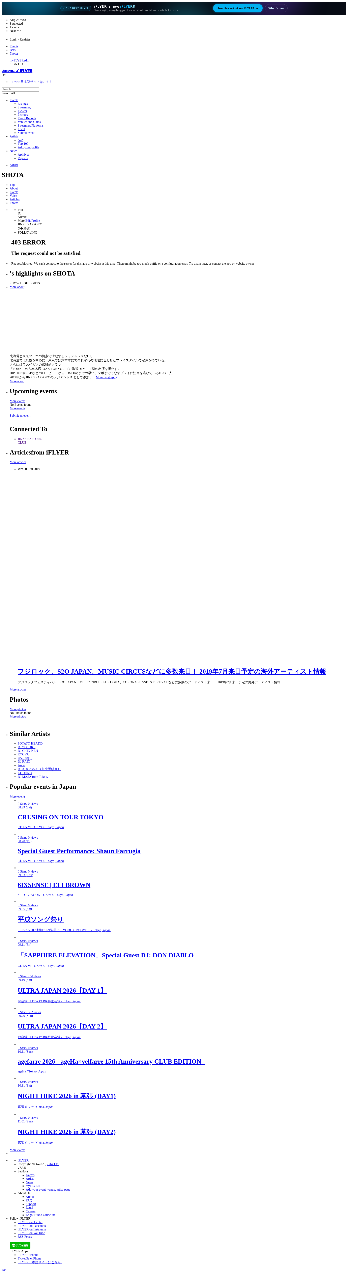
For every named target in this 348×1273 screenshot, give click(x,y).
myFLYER (17, 60)
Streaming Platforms (31, 125)
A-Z (20, 140)
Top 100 (23, 143)
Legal (29, 1207)
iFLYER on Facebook (32, 1225)
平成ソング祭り (41, 919)
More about (17, 287)
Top (12, 184)
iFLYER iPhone (28, 1254)
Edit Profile (32, 220)
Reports (23, 158)
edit (26, 60)
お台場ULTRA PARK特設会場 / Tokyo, (49, 1001)
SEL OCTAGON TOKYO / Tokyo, (45, 895)
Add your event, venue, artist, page (48, 1189)
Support (31, 1204)
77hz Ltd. (53, 1164)
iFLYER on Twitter (30, 1222)
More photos (18, 709)
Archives (23, 154)
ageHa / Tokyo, (32, 1071)
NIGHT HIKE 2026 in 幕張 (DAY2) (67, 1131)
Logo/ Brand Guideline (40, 1215)
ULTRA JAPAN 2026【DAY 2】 (62, 1026)
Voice (13, 195)
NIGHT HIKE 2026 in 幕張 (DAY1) (67, 1095)
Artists (14, 136)
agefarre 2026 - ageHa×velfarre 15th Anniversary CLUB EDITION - (111, 1061)
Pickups (23, 114)
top (4, 1269)
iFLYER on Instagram (32, 1229)
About (14, 188)
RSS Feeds (25, 1236)
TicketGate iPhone (29, 1258)
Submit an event (20, 415)
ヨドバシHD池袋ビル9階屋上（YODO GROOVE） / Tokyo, (64, 930)
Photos (14, 53)
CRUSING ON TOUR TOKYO (61, 817)
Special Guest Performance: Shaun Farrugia (79, 851)
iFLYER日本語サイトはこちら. (32, 81)
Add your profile (28, 147)
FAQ (29, 1200)
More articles (18, 462)
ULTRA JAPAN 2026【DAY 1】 (62, 990)
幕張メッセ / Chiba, (35, 1107)
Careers (30, 1211)
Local (21, 129)
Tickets (22, 111)
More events (17, 401)
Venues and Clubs (29, 122)
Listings (23, 103)
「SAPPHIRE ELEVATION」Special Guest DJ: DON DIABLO (106, 955)
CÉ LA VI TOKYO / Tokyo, (41, 827)
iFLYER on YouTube (31, 1233)
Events (14, 46)
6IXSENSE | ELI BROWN (54, 884)
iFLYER (23, 1160)
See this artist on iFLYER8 (238, 8)
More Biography (106, 377)
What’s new (276, 8)
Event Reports (27, 118)
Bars (13, 50)
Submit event (26, 132)
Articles (15, 199)
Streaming (24, 107)
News (13, 151)
